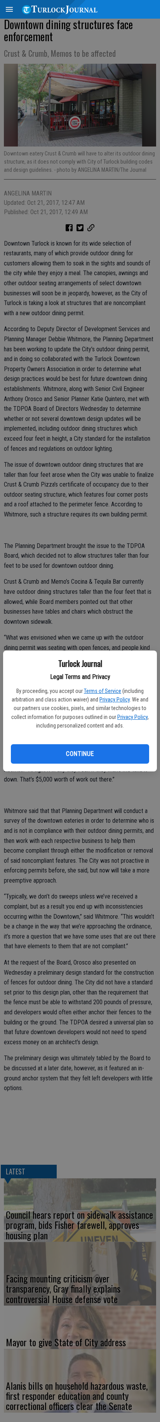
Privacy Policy (114, 699)
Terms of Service (102, 691)
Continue (80, 753)
